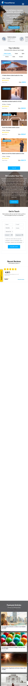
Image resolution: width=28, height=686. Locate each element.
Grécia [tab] (6, 56)
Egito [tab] (23, 53)
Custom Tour (14, 201)
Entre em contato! (14, 27)
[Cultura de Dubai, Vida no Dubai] (14, 618)
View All (14, 168)
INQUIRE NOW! (14, 246)
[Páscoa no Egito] (14, 639)
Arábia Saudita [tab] (7, 53)
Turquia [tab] (21, 56)
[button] (2, 19)
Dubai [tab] (16, 53)
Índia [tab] (14, 56)
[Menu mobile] (23, 4)
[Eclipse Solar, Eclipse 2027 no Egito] (14, 660)
